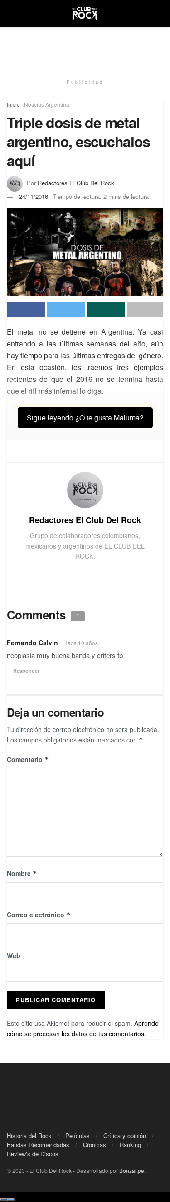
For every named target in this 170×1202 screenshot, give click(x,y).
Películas (77, 1135)
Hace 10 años (80, 643)
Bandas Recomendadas (38, 1144)
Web (13, 955)
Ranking (130, 1144)
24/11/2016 (33, 196)
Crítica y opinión (124, 1135)
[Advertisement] (85, 47)
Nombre (22, 873)
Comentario (28, 759)
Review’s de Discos (32, 1153)
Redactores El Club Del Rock (76, 182)
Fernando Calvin (32, 642)
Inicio (13, 104)
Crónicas (94, 1144)
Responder (26, 670)
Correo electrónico (39, 914)
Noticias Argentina (46, 104)
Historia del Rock (29, 1135)
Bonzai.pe (131, 1170)
